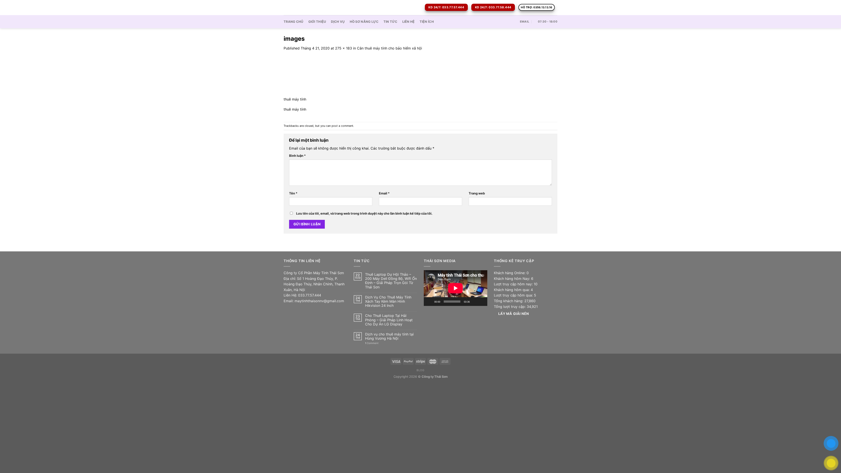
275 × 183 (343, 48)
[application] (455, 288)
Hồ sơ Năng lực (364, 21)
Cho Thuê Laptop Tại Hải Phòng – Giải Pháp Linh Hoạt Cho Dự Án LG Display (389, 320)
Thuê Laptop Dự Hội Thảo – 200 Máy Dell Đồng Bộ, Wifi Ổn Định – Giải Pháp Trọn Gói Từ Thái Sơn (391, 280)
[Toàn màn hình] (481, 301)
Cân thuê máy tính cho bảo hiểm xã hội (389, 48)
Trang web (477, 193)
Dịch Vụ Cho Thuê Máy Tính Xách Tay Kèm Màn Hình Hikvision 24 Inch (388, 301)
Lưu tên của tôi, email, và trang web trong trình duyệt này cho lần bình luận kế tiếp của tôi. (364, 213)
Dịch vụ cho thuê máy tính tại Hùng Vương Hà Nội (389, 336)
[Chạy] (429, 301)
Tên (293, 193)
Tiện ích (427, 21)
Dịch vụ (338, 21)
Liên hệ (408, 21)
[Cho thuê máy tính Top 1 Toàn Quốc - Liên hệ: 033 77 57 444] (305, 7)
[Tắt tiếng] (474, 301)
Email (384, 193)
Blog (420, 370)
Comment (371, 343)
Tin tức (390, 21)
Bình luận (297, 155)
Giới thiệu (317, 21)
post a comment (342, 125)
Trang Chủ (294, 21)
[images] (314, 76)
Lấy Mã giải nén (513, 314)
